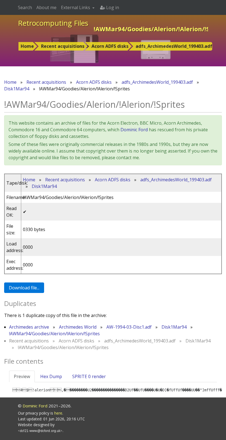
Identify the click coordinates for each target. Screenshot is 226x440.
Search (25, 7)
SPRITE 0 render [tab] (89, 376)
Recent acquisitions (62, 46)
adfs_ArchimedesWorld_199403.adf (174, 46)
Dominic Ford (134, 130)
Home (27, 46)
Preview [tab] (22, 376)
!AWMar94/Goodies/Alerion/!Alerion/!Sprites (54, 334)
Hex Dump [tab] (51, 376)
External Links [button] (76, 7)
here (58, 413)
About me (46, 7)
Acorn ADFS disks (110, 46)
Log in (112, 7)
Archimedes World (77, 327)
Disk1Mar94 (16, 89)
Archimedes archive (29, 327)
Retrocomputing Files (53, 23)
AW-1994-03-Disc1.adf (129, 327)
